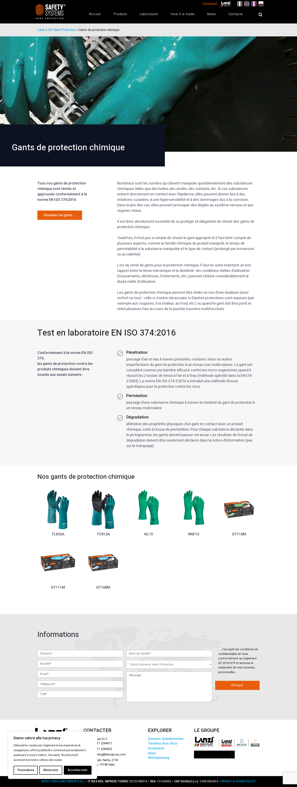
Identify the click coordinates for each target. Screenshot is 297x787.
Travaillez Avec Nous (162, 743)
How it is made (183, 14)
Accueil (95, 14)
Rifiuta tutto (50, 770)
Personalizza (26, 770)
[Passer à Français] (252, 3)
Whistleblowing (158, 758)
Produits (120, 14)
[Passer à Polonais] (259, 3)
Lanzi (41, 30)
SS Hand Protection (62, 30)
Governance (156, 748)
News (211, 14)
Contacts (236, 14)
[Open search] (256, 14)
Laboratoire (149, 14)
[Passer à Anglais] (245, 3)
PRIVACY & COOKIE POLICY (238, 781)
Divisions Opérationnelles (166, 739)
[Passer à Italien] (238, 3)
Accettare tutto (77, 770)
